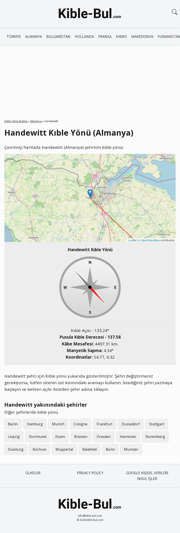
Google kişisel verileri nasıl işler (147, 475)
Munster (131, 449)
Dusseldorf (131, 424)
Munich (58, 424)
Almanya (33, 36)
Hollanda (84, 36)
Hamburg (35, 424)
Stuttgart (156, 424)
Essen (60, 436)
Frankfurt (104, 424)
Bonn (110, 449)
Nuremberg (155, 436)
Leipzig (14, 436)
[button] (90, 193)
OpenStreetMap (150, 240)
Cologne (80, 424)
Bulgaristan (58, 36)
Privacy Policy (90, 472)
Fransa (105, 36)
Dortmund (37, 436)
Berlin (13, 424)
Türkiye (14, 36)
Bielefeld (89, 449)
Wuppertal (64, 449)
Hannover (128, 436)
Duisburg (15, 449)
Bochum (39, 449)
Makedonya (142, 36)
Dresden (104, 436)
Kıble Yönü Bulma (15, 121)
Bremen (80, 436)
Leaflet (132, 240)
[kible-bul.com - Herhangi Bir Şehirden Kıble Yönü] (90, 14)
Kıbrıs (121, 36)
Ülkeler (32, 472)
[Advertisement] (90, 78)
